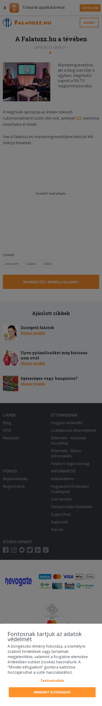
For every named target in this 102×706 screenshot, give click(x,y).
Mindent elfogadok (52, 692)
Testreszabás (52, 680)
